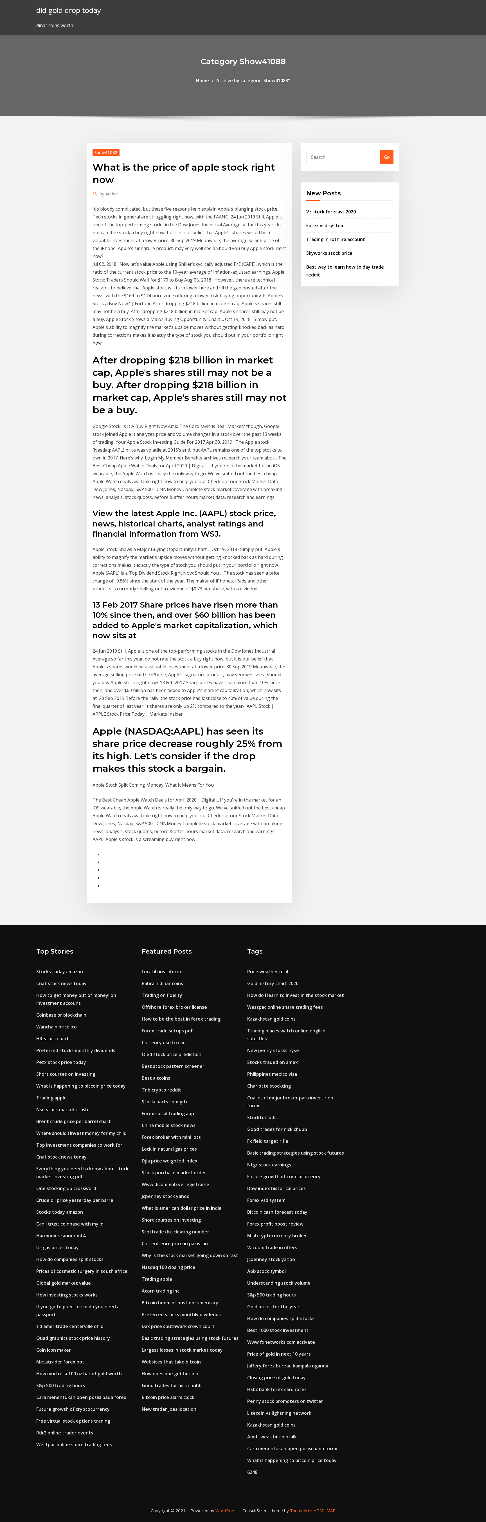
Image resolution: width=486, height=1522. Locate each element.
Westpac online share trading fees (74, 1444)
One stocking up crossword (66, 1188)
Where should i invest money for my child (81, 1133)
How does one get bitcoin (170, 1374)
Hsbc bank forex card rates (277, 1389)
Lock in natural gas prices (169, 1149)
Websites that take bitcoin (171, 1362)
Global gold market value (63, 1283)
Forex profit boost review (275, 1224)
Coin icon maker (53, 1350)
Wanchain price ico (56, 1027)
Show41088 (106, 152)
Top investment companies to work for (79, 1145)
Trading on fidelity (162, 995)
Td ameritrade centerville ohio (70, 1326)
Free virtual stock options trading (73, 1421)
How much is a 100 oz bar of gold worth (79, 1374)
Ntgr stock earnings (269, 1165)
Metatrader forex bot (60, 1362)
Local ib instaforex (162, 971)
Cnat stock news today (61, 983)
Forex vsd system (325, 225)
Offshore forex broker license (174, 1007)
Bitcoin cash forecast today (277, 1212)
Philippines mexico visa (272, 1074)
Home (202, 80)
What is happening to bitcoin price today (81, 1086)
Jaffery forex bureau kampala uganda (287, 1366)
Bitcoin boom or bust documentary (180, 1303)
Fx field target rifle (267, 1141)
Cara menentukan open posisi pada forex (81, 1397)
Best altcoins (156, 1078)
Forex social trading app (168, 1113)
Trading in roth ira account (335, 239)
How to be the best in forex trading (181, 1019)
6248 (252, 1472)
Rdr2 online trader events (64, 1433)
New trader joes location (169, 1409)
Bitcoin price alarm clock (168, 1397)
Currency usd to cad (164, 1042)
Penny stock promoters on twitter (285, 1401)
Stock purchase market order (174, 1173)
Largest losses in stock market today (182, 1350)
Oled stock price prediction (171, 1054)
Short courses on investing (65, 1074)
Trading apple (51, 1098)
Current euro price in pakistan (175, 1243)
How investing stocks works (67, 1295)
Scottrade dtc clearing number (175, 1232)
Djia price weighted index (169, 1161)
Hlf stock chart (52, 1039)
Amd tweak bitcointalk (272, 1437)
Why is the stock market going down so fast (190, 1255)
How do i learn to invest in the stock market (295, 995)
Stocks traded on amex (272, 1062)
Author (109, 194)
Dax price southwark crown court (178, 1326)
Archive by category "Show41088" (253, 80)
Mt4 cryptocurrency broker (277, 1236)
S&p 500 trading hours (60, 1385)
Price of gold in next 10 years (279, 1354)
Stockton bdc (261, 1117)
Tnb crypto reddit (161, 1090)
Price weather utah (268, 971)
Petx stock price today (61, 1062)
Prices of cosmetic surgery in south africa (81, 1271)
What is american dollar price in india (181, 1208)
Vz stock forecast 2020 (331, 212)
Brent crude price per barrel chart (73, 1121)
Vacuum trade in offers (272, 1247)
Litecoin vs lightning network (279, 1413)
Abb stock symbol (266, 1271)
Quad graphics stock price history (73, 1338)
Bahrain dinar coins (162, 983)
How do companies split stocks (70, 1259)
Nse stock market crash (62, 1109)
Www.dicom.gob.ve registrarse (175, 1184)
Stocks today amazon (59, 971)
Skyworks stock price (329, 253)
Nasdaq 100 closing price (168, 1267)
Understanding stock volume (278, 1283)
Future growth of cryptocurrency (73, 1409)
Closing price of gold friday (276, 1377)
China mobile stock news (168, 1125)
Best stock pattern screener (173, 1066)
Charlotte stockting (269, 1086)
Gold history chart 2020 (272, 983)
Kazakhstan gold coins (271, 1019)
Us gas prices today (57, 1247)
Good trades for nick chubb (172, 1385)
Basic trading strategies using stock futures (190, 1338)
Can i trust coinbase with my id (70, 1224)
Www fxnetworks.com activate (281, 1342)
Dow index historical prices (276, 1188)
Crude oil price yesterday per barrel (75, 1200)
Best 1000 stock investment (278, 1330)
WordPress (226, 1510)
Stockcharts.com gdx (165, 1102)
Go (387, 157)
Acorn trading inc (160, 1291)
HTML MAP (324, 1510)
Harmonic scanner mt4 (61, 1236)
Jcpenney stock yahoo (166, 1196)
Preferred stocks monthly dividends (75, 1050)
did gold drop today (68, 10)
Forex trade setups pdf (167, 1031)
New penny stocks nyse (273, 1050)
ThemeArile (301, 1510)
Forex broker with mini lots (171, 1137)
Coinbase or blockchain (61, 1015)
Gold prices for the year (273, 1307)
